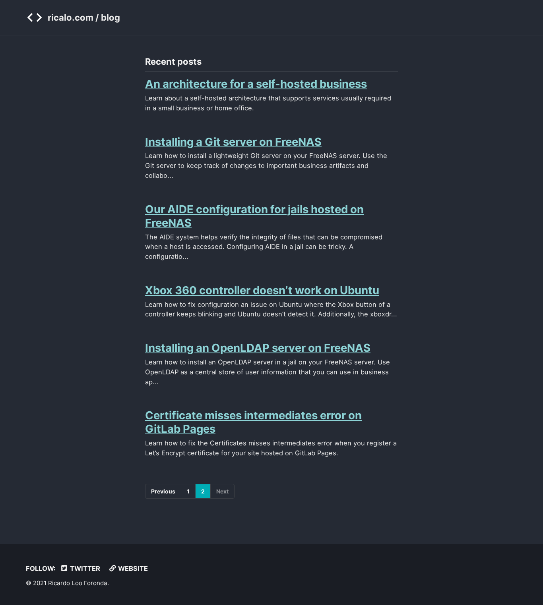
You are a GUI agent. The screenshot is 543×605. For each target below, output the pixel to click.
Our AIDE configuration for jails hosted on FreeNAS (254, 215)
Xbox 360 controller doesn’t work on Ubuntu (262, 290)
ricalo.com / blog (84, 17)
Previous (163, 491)
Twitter (84, 568)
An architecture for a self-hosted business (256, 84)
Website (132, 568)
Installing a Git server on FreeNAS (233, 141)
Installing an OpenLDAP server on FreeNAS (257, 348)
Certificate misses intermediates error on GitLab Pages (253, 421)
